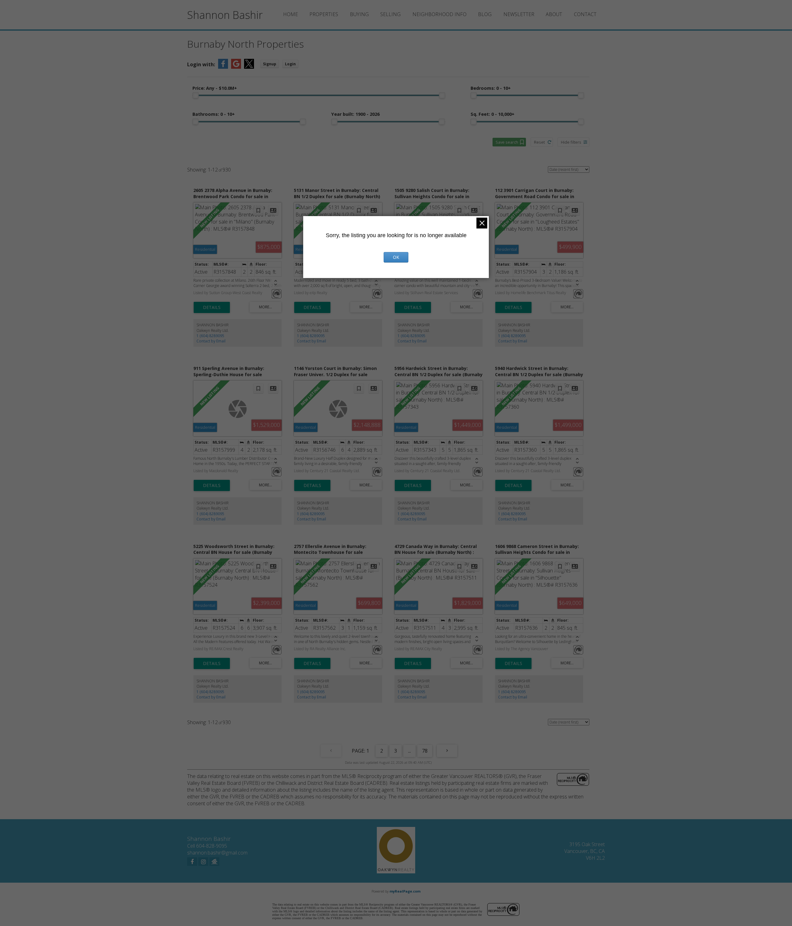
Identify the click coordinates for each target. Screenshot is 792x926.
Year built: (355, 114)
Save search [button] (507, 142)
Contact (585, 14)
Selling (390, 14)
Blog (485, 14)
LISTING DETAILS (212, 307)
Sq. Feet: (492, 114)
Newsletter (518, 14)
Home (290, 14)
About (554, 14)
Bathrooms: (213, 114)
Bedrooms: (491, 88)
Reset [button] (539, 142)
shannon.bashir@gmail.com (217, 852)
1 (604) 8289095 (210, 335)
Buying (359, 14)
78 (425, 750)
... (409, 750)
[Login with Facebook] (223, 66)
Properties (323, 14)
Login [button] (290, 64)
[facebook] (192, 861)
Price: (214, 88)
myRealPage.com (405, 891)
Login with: (201, 64)
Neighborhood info (439, 14)
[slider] (195, 95)
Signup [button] (269, 64)
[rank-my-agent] (214, 861)
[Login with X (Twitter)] (249, 66)
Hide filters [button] (571, 142)
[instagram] (203, 861)
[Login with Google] (236, 66)
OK (396, 257)
